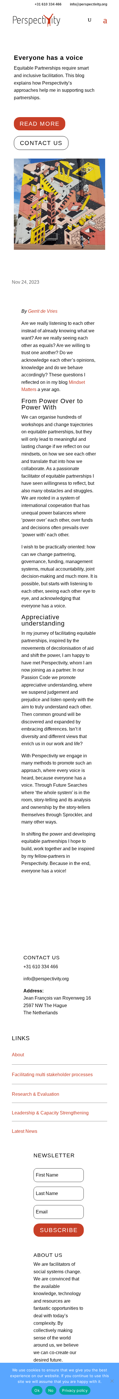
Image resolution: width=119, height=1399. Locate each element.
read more (40, 124)
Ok (37, 1390)
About (18, 1054)
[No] (112, 1381)
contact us (41, 143)
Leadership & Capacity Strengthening (50, 1112)
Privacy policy (75, 1390)
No (51, 1390)
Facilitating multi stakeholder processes (52, 1074)
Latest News (24, 1131)
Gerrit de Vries (42, 311)
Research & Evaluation (35, 1094)
